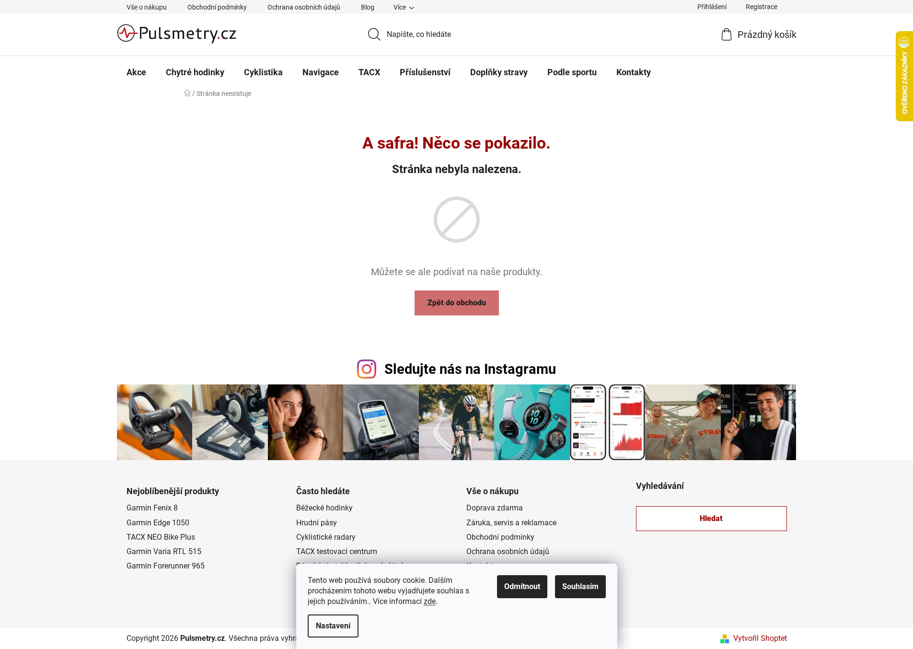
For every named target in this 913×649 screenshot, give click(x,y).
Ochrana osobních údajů (303, 7)
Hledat (711, 518)
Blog (367, 7)
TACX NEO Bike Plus (161, 537)
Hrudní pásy (316, 522)
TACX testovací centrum (336, 551)
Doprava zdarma (494, 507)
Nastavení (333, 625)
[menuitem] (136, 72)
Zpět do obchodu (457, 302)
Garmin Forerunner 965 (166, 565)
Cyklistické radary (326, 537)
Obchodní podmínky (217, 7)
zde (430, 601)
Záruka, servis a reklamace (511, 522)
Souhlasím (580, 586)
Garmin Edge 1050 (158, 522)
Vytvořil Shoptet (760, 638)
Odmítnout (522, 586)
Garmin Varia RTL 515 (164, 551)
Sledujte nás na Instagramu (470, 369)
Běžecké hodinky (324, 507)
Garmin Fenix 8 (152, 507)
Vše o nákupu (147, 7)
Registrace (761, 7)
